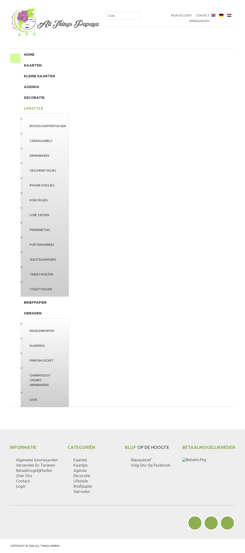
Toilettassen (41, 289)
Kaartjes (80, 465)
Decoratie (34, 97)
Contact (202, 15)
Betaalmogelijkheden (34, 470)
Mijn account (181, 15)
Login (21, 486)
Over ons (24, 476)
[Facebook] (194, 523)
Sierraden (81, 491)
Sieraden (33, 313)
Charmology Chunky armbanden (40, 380)
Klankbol (37, 345)
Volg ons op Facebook (150, 465)
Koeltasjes (39, 200)
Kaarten (33, 65)
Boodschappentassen (48, 126)
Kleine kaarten (39, 76)
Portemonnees (42, 244)
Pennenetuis (40, 229)
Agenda (31, 87)
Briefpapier (35, 302)
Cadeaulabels (41, 140)
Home (29, 54)
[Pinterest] (211, 523)
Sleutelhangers (43, 259)
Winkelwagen (199, 20)
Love (33, 399)
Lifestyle (33, 108)
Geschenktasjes (43, 170)
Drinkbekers (40, 155)
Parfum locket (42, 360)
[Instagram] (227, 523)
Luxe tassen (39, 215)
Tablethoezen (41, 274)
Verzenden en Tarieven (35, 465)
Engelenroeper (42, 330)
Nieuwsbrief (141, 460)
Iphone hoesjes (42, 185)
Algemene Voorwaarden (37, 460)
